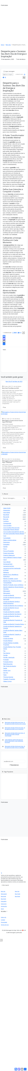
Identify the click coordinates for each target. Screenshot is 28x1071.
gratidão (15, 358)
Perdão (14, 655)
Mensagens (14, 593)
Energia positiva (18, 356)
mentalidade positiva (18, 360)
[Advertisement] (14, 20)
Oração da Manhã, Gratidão (14, 612)
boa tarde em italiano (17, 777)
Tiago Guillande (21, 934)
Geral (14, 560)
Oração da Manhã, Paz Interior (14, 614)
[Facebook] (3, 77)
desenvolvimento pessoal (9, 354)
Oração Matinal (14, 641)
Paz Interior (14, 653)
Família (14, 546)
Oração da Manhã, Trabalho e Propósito (14, 635)
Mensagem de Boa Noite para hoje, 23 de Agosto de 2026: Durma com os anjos (15, 723)
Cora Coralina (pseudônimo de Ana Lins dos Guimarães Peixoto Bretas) (14, 532)
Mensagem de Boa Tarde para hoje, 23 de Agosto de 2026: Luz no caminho (15, 728)
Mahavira (14, 572)
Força (14, 549)
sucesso (14, 367)
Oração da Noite (14, 638)
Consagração (14, 523)
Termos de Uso (5, 925)
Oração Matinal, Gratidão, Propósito (14, 644)
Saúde (14, 668)
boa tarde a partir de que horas (10, 793)
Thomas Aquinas (14, 677)
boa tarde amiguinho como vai (10, 790)
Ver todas (3, 911)
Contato (3, 920)
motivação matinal (14, 363)
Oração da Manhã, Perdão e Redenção (14, 617)
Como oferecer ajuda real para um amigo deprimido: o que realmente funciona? (14, 741)
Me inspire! (6, 885)
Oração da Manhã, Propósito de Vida (14, 621)
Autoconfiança (11, 349)
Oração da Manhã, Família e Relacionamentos (14, 602)
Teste (14, 675)
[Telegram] (18, 333)
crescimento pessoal (13, 351)
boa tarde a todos (7, 782)
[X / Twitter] (17, 333)
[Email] (14, 341)
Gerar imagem (8, 74)
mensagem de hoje (7, 775)
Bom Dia (17, 891)
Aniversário (14, 510)
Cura (14, 536)
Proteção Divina (14, 662)
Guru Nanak (14, 562)
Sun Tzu (14, 672)
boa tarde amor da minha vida (10, 786)
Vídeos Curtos (14, 681)
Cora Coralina (14, 525)
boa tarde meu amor (7, 779)
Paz (14, 651)
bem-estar (18, 349)
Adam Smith (14, 508)
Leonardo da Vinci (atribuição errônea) (14, 569)
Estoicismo (14, 542)
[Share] (14, 344)
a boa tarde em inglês (8, 795)
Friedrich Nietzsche (14, 555)
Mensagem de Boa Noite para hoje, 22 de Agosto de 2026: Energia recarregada (15, 734)
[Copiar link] (24, 77)
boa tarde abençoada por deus (10, 788)
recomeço (22, 365)
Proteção (14, 659)
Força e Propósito (14, 551)
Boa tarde (14, 517)
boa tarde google (17, 775)
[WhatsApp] (24, 74)
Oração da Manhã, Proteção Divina (14, 624)
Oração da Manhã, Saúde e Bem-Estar (14, 631)
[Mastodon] (14, 339)
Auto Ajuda (14, 512)
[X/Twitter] (5, 77)
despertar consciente (8, 356)
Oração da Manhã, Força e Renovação (14, 608)
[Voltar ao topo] (1, 940)
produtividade (14, 365)
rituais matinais (7, 367)
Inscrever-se (15, 765)
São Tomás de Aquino (14, 666)
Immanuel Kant (14, 564)
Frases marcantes (14, 553)
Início (2, 45)
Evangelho (14, 544)
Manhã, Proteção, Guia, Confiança (14, 585)
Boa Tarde (17, 894)
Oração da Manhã (14, 595)
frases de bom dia (7, 358)
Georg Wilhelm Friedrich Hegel (14, 557)
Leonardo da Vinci (14, 566)
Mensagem (14, 591)
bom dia (5, 351)
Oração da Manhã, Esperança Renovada (14, 598)
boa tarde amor (6, 777)
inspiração (21, 358)
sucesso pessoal (7, 369)
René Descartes (14, 664)
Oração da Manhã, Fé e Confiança (14, 605)
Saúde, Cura (14, 670)
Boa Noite (14, 515)
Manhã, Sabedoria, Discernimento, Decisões (14, 588)
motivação (5, 363)
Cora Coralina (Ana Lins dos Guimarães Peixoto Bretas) (14, 528)
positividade (6, 365)
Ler (5, 407)
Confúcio (14, 521)
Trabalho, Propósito (14, 679)
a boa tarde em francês (8, 797)
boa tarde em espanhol (19, 779)
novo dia (23, 363)
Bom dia (8, 45)
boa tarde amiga (6, 784)
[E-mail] (20, 333)
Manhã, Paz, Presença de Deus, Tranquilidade (14, 581)
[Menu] (25, 2)
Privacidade (4, 922)
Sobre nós (3, 917)
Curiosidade (14, 538)
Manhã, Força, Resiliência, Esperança (14, 575)
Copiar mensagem (9, 71)
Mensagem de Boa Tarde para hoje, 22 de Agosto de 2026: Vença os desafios (15, 747)
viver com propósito (17, 369)
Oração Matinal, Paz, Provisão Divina (14, 648)
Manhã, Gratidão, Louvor (14, 578)
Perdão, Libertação (14, 657)
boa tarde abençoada (17, 782)
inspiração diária (7, 360)
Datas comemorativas (14, 540)
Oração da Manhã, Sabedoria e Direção (14, 627)
